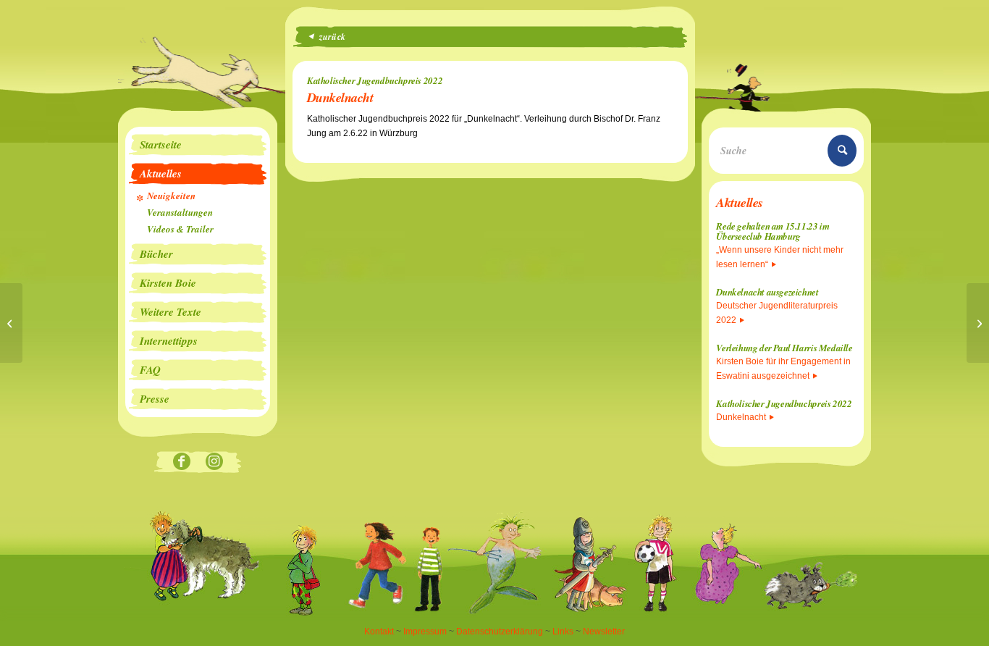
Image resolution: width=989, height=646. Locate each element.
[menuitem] (197, 145)
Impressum (425, 631)
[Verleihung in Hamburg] (11, 323)
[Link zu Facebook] (181, 462)
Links (562, 631)
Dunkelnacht (741, 417)
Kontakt (379, 631)
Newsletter (604, 631)
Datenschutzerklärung (499, 631)
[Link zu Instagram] (214, 462)
